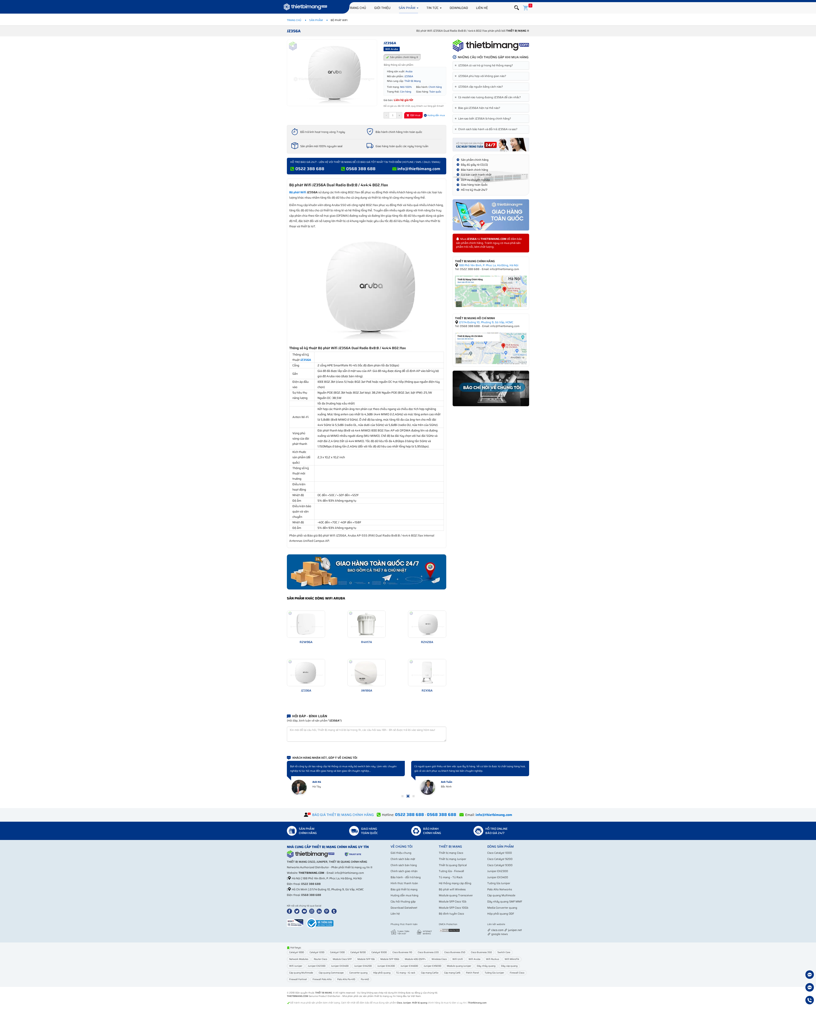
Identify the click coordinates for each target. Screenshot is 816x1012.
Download (459, 7)
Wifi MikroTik (512, 959)
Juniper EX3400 (497, 877)
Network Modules (298, 959)
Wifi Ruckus (492, 959)
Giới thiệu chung (401, 853)
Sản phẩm (407, 7)
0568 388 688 (360, 168)
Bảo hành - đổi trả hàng (406, 877)
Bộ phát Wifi (297, 192)
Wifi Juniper (295, 966)
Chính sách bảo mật (403, 859)
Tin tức (432, 7)
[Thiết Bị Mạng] (305, 7)
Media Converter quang (502, 907)
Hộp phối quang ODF (500, 913)
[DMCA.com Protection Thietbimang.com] (449, 930)
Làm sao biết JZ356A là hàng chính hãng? (483, 119)
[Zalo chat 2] (809, 988)
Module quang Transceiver (456, 895)
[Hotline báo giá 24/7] (809, 1001)
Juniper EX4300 (386, 966)
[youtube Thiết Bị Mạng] (305, 911)
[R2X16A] (427, 672)
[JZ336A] (306, 672)
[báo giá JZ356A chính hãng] (491, 144)
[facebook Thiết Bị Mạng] (290, 911)
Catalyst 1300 (337, 952)
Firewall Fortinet (298, 979)
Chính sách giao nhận (404, 871)
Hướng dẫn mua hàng (404, 895)
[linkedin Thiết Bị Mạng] (320, 911)
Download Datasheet (404, 907)
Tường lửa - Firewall (451, 871)
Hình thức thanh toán (404, 883)
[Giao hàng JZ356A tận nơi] (491, 215)
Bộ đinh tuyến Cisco (451, 913)
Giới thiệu (382, 7)
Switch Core (503, 952)
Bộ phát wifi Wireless (452, 889)
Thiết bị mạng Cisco (451, 853)
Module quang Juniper (459, 966)
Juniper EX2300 (497, 871)
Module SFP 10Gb (389, 959)
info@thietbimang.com (418, 168)
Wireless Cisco (439, 959)
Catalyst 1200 (317, 952)
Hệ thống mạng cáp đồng (455, 883)
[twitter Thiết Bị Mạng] (297, 911)
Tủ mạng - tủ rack (405, 973)
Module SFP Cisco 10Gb (453, 907)
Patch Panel (472, 973)
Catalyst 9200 (358, 952)
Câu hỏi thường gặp (403, 901)
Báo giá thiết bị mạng (404, 889)
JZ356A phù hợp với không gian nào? (481, 76)
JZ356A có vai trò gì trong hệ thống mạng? (484, 65)
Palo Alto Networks (499, 889)
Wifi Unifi (457, 959)
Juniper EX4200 (363, 966)
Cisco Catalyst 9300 (500, 865)
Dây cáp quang (509, 966)
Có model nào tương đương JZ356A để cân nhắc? (488, 97)
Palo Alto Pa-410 (346, 979)
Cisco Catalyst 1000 (499, 853)
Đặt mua (415, 115)
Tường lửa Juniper (498, 883)
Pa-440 (365, 979)
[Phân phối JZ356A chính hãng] (491, 46)
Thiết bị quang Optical (453, 865)
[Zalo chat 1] (809, 975)
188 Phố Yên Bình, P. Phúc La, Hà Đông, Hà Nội (488, 265)
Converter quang (358, 973)
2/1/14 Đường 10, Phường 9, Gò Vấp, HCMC (485, 322)
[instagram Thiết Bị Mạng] (312, 911)
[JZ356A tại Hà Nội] (491, 291)
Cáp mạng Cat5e (429, 973)
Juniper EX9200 (432, 966)
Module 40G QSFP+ (415, 959)
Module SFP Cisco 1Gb (452, 901)
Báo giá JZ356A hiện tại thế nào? (478, 108)
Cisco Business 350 (481, 952)
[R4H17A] (366, 624)
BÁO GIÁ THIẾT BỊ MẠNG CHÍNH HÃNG (343, 814)
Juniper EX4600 (409, 966)
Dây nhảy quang (486, 966)
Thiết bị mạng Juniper (452, 859)
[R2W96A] (306, 624)
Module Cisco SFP (342, 959)
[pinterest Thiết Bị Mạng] (327, 911)
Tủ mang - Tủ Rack (451, 877)
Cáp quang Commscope (331, 973)
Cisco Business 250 (454, 952)
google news (499, 934)
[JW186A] (366, 672)
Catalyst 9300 (379, 952)
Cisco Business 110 (402, 952)
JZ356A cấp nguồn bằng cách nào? (479, 87)
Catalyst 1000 (296, 952)
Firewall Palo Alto (322, 979)
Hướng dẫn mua (436, 115)
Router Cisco (320, 959)
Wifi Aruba (474, 959)
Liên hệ (482, 7)
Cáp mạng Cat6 (452, 973)
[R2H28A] (427, 624)
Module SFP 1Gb (366, 959)
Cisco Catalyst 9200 (500, 859)
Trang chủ (357, 7)
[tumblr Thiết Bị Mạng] (335, 911)
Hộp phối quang (381, 973)
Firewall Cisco (517, 973)
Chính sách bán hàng (404, 865)
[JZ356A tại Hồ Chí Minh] (491, 348)
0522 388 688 (309, 168)
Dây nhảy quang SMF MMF (504, 901)
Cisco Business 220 (428, 952)
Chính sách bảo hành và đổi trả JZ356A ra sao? (486, 129)
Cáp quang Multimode (501, 895)
